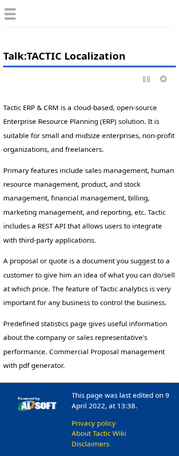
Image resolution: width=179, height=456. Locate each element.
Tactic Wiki (62, 13)
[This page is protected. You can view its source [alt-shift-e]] (147, 79)
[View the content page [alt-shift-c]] (10, 79)
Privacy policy (94, 423)
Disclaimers (90, 443)
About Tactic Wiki (99, 433)
